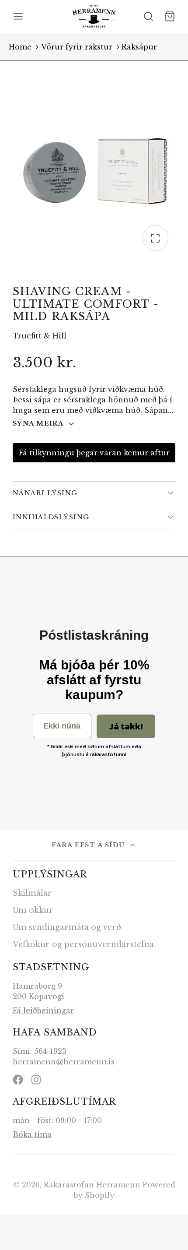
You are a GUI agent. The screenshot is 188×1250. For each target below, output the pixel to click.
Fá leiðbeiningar (43, 1010)
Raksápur (139, 46)
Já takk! (126, 726)
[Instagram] (36, 1079)
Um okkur (33, 910)
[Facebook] (18, 1079)
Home (20, 46)
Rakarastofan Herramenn (92, 1184)
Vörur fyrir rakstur (76, 46)
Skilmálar (32, 893)
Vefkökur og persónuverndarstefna (83, 944)
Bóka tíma (32, 1134)
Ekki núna (61, 726)
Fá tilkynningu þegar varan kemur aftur (94, 452)
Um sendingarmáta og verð (67, 927)
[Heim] (94, 16)
